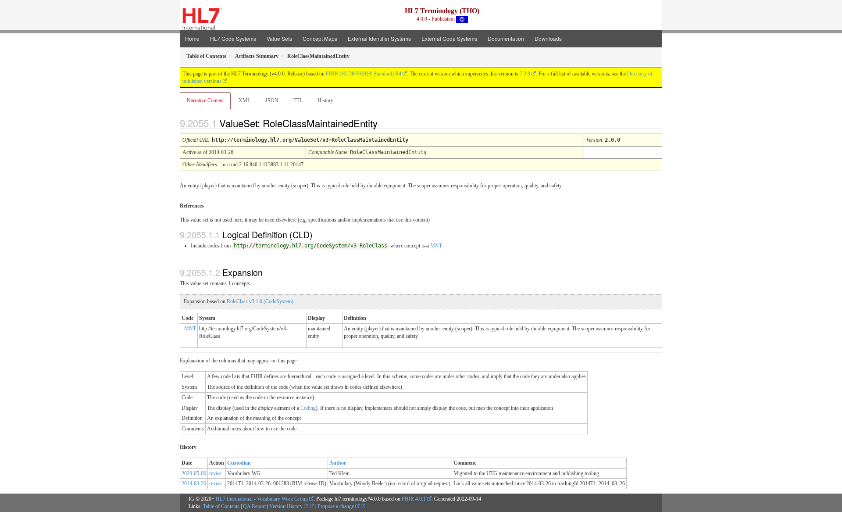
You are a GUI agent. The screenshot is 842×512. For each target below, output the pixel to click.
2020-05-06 (194, 473)
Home (192, 38)
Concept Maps (320, 38)
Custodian (239, 463)
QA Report (254, 506)
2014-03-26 (194, 483)
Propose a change (336, 506)
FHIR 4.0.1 (414, 499)
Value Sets (279, 38)
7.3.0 (525, 74)
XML (244, 100)
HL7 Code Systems (233, 38)
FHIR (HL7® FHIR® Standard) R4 (363, 74)
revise (215, 473)
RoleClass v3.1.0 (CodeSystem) (260, 301)
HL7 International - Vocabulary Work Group (262, 499)
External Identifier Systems (379, 38)
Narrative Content (205, 100)
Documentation (506, 38)
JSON (271, 100)
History (325, 100)
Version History (286, 506)
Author (337, 463)
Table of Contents (221, 506)
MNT (436, 246)
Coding (308, 408)
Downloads (548, 38)
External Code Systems (449, 38)
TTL (298, 100)
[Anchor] (385, 123)
